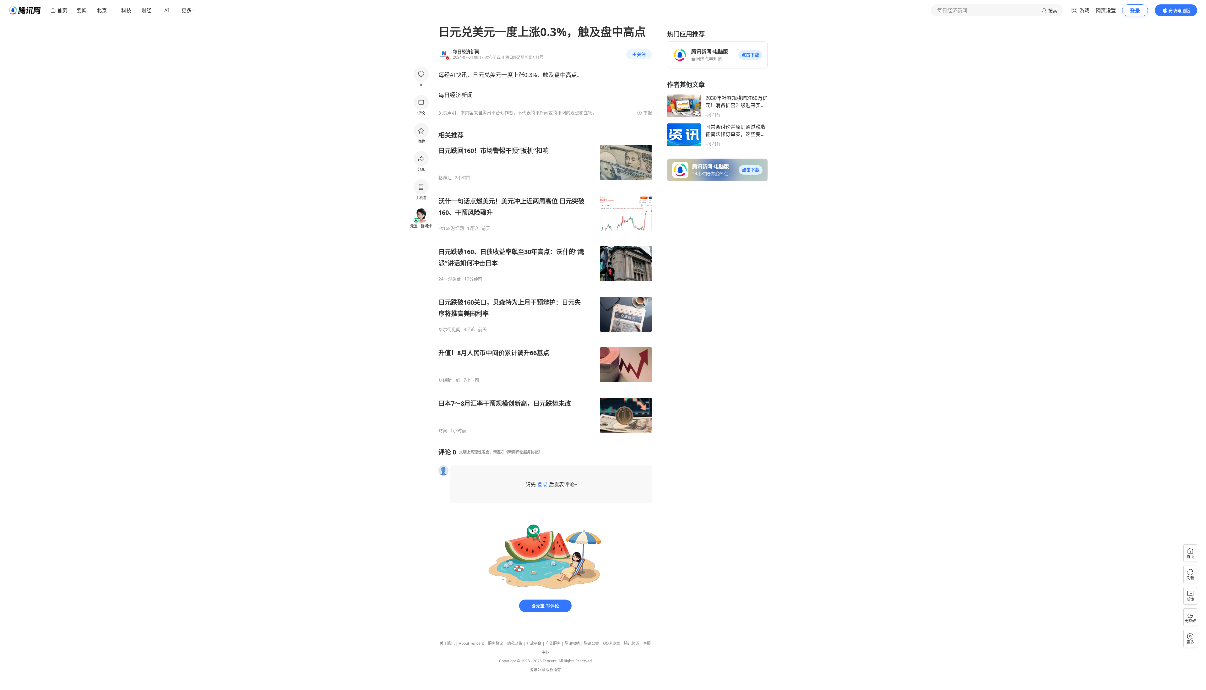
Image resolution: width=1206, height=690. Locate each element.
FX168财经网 (451, 228)
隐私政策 (514, 643)
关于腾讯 (447, 643)
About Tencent (471, 643)
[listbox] (545, 282)
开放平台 (533, 643)
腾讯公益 (591, 643)
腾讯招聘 (572, 643)
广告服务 (553, 643)
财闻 (442, 430)
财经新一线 (449, 380)
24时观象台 (449, 279)
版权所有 (553, 669)
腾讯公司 (537, 669)
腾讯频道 (631, 643)
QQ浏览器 (611, 643)
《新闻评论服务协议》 (523, 452)
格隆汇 (445, 178)
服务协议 (495, 643)
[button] (750, 55)
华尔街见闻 (449, 329)
